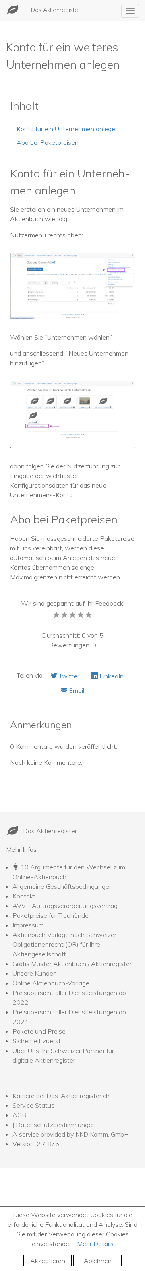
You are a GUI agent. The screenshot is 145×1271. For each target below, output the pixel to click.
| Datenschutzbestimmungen (54, 1125)
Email (75, 690)
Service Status (33, 1105)
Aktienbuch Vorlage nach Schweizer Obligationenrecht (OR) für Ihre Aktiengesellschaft (64, 944)
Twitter (68, 676)
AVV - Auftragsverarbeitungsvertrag (65, 906)
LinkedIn (111, 676)
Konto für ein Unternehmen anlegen (68, 129)
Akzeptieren (47, 1261)
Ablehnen (98, 1261)
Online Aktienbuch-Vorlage (50, 983)
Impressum (28, 925)
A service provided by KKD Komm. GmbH (70, 1134)
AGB (19, 1115)
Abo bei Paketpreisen (48, 142)
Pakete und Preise (39, 1031)
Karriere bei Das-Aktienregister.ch (61, 1096)
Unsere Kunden (34, 973)
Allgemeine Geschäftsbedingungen (62, 886)
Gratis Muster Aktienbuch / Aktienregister (72, 964)
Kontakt (23, 896)
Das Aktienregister (55, 10)
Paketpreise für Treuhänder (51, 915)
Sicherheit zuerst (36, 1041)
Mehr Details (95, 1244)
